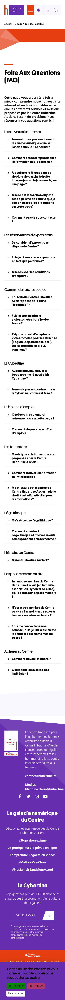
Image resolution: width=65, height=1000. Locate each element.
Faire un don (16, 10)
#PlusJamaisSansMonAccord (32, 870)
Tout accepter (16, 986)
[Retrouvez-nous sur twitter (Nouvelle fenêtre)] (28, 797)
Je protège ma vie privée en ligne (32, 848)
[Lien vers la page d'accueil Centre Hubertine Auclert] (11, 740)
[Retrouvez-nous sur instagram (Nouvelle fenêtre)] (37, 797)
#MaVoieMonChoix (32, 862)
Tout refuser (36, 986)
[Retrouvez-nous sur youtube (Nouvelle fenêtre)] (45, 797)
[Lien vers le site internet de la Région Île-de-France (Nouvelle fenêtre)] (11, 754)
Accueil (8, 24)
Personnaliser (16, 993)
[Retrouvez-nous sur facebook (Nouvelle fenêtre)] (20, 797)
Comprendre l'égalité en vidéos (32, 855)
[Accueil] (6, 10)
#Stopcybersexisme (33, 840)
